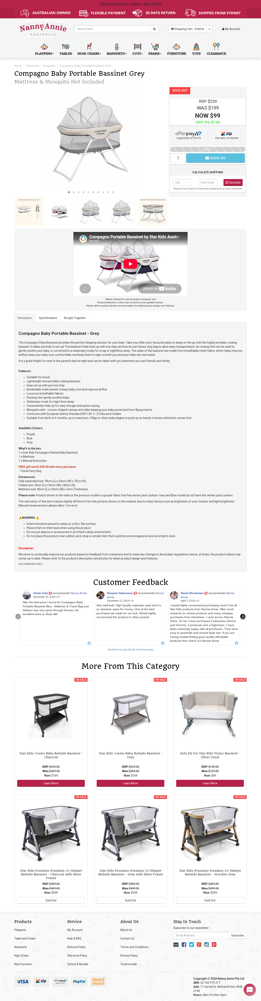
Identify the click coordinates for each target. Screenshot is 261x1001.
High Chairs (21, 955)
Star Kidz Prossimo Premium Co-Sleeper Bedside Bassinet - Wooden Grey (210, 872)
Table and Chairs (25, 938)
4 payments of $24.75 (188, 138)
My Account (75, 930)
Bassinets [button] (116, 53)
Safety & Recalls (77, 964)
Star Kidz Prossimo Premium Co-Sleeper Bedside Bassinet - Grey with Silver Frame (130, 872)
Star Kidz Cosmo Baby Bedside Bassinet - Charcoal (51, 755)
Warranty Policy (77, 955)
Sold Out (50, 900)
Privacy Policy (129, 955)
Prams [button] (154, 53)
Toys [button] (196, 53)
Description (25, 318)
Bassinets (33, 65)
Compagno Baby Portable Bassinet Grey (85, 65)
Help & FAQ (74, 938)
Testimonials (128, 964)
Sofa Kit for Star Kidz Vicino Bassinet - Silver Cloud (210, 755)
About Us (126, 930)
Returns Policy (76, 947)
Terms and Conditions (134, 947)
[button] (68, 192)
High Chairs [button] (88, 53)
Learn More (51, 783)
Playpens (20, 930)
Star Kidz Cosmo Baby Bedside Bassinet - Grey (130, 755)
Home (18, 65)
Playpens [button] (43, 53)
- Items (189, 29)
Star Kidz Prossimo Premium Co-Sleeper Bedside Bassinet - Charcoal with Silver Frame (51, 874)
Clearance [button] (216, 53)
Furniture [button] (176, 53)
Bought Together (75, 318)
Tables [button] (66, 53)
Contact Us (127, 938)
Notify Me (217, 158)
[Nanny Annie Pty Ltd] (43, 28)
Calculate (234, 182)
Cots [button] (136, 53)
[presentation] (18, 616)
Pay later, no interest (226, 138)
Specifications (48, 318)
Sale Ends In (130, 4)
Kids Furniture (23, 964)
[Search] (154, 28)
